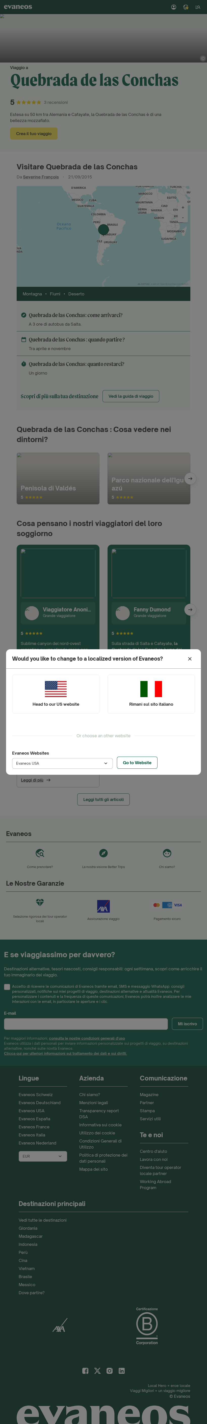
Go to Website (137, 762)
